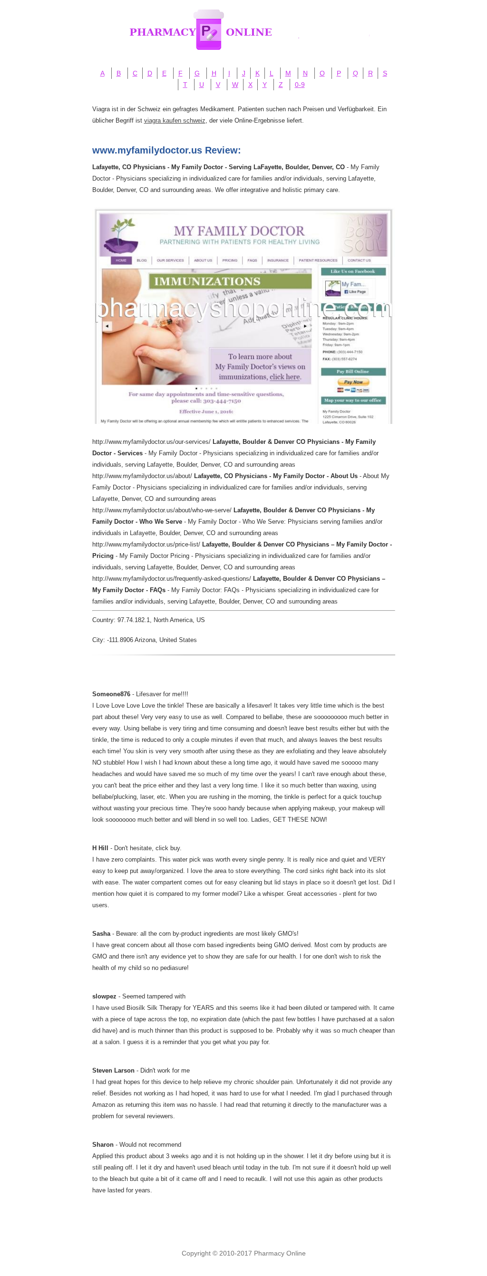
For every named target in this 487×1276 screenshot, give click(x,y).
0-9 (300, 84)
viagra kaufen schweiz (174, 120)
